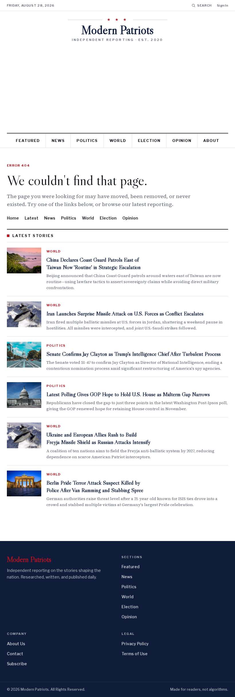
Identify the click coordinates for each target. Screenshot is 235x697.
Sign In (222, 5)
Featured (28, 140)
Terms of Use (135, 653)
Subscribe (17, 663)
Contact (15, 653)
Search (204, 5)
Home (13, 218)
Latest (31, 218)
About (211, 140)
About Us (16, 643)
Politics (87, 140)
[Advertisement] (117, 85)
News (58, 140)
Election (149, 140)
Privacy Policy (135, 643)
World (117, 140)
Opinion (181, 140)
